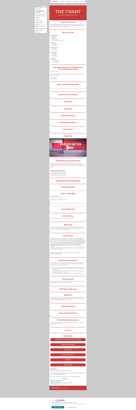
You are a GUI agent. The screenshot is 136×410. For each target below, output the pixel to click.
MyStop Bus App (68, 364)
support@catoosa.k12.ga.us (61, 374)
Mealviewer (68, 359)
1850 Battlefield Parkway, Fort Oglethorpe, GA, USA (63, 382)
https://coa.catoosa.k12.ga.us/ (66, 370)
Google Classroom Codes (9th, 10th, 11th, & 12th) (68, 339)
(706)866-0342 (55, 384)
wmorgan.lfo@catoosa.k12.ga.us (56, 253)
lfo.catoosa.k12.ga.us (57, 381)
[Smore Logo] (55, 1)
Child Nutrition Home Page (68, 344)
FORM (61, 299)
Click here (55, 77)
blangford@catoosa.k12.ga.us (58, 380)
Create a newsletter (58, 407)
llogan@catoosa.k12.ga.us (76, 376)
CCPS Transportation (68, 354)
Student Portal (68, 349)
